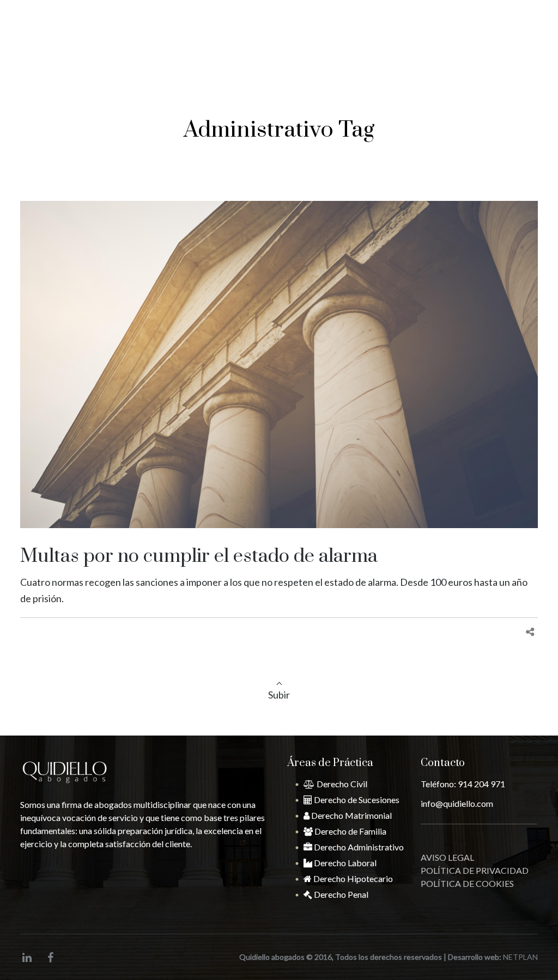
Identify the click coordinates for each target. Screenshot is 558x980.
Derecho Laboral (344, 862)
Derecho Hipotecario (352, 878)
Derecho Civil (341, 784)
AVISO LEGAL (447, 857)
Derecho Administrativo (358, 847)
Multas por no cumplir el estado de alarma (199, 556)
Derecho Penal (340, 894)
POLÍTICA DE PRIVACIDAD (475, 870)
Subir (279, 695)
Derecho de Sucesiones (355, 799)
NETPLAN (520, 956)
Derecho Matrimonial (351, 815)
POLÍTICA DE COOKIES (467, 883)
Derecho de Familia (349, 831)
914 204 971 (498, 54)
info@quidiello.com (201, 12)
